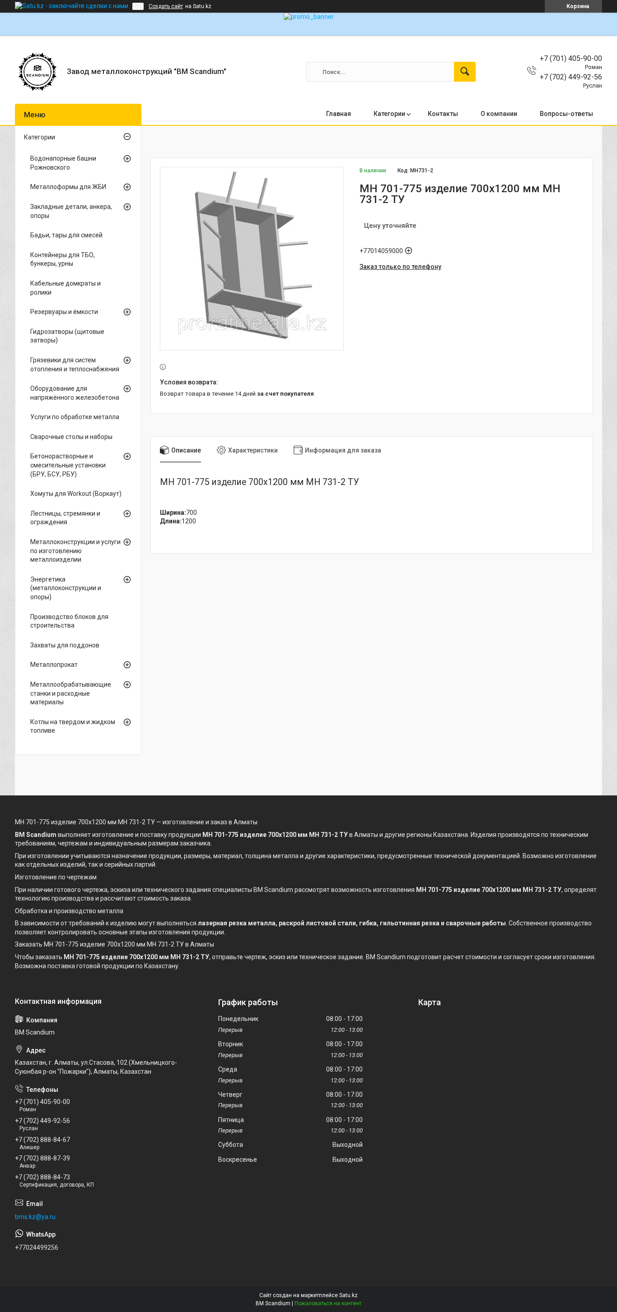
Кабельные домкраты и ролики (65, 288)
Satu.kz (348, 1295)
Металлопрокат (54, 664)
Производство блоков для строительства (69, 621)
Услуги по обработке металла (74, 416)
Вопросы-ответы (566, 113)
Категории (389, 113)
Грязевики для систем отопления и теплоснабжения (74, 364)
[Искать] (465, 72)
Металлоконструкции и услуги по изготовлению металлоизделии (75, 550)
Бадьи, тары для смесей (66, 235)
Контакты (443, 113)
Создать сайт (166, 6)
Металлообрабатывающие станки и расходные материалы (70, 693)
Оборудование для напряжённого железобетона (74, 393)
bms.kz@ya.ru (35, 1216)
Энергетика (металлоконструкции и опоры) (65, 588)
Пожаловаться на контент (327, 1303)
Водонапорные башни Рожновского (63, 163)
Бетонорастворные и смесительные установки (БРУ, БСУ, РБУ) (68, 465)
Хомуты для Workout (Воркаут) (76, 493)
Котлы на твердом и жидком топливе (72, 726)
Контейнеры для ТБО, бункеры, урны (62, 259)
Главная (338, 113)
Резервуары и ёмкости (64, 311)
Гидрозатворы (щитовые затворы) (67, 336)
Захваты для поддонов (64, 645)
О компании (499, 113)
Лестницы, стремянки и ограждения (65, 518)
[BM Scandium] (37, 71)
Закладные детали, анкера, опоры (71, 211)
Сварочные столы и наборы (71, 436)
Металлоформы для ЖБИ (68, 186)
